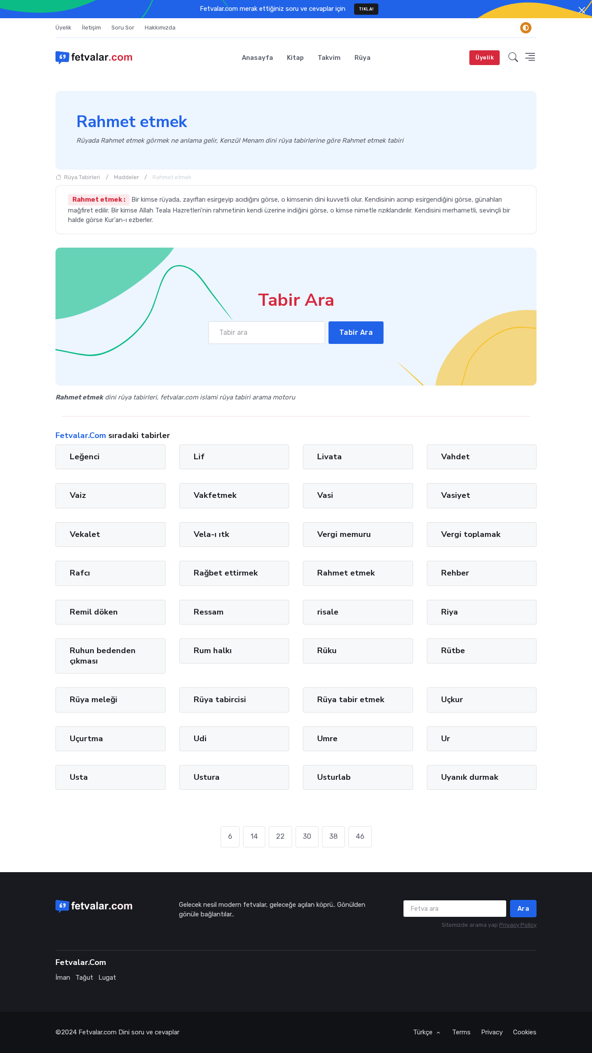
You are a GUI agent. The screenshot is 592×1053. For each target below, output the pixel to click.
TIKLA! (366, 9)
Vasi (325, 495)
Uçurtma (86, 738)
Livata (329, 456)
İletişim (91, 27)
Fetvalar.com (97, 1032)
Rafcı (80, 573)
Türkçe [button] (423, 1032)
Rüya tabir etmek (350, 699)
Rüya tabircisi (220, 699)
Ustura (207, 777)
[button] (513, 58)
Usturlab (334, 777)
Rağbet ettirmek (226, 573)
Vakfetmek (215, 495)
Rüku (327, 650)
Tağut (84, 977)
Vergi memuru (344, 534)
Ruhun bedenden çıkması (103, 655)
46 (360, 836)
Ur (445, 738)
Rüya (363, 58)
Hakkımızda (160, 27)
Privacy (492, 1032)
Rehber (455, 573)
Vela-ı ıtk (211, 534)
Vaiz (78, 495)
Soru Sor (122, 27)
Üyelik (63, 27)
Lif (199, 456)
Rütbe (453, 650)
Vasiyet (455, 495)
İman (62, 977)
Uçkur (452, 699)
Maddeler (126, 177)
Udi (200, 738)
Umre (327, 738)
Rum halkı (213, 650)
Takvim (329, 58)
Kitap (295, 58)
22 (280, 836)
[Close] (582, 10)
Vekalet (85, 534)
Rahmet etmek (346, 573)
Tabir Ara (356, 332)
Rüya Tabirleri (81, 177)
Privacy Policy (518, 925)
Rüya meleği (93, 699)
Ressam (209, 612)
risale (327, 612)
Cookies (525, 1032)
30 (307, 836)
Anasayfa (257, 58)
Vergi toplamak (471, 534)
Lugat (107, 977)
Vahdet (455, 456)
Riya (449, 612)
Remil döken (94, 612)
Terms (461, 1032)
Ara (523, 908)
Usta (79, 777)
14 (254, 836)
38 (333, 836)
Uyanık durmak (469, 777)
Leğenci (85, 456)
